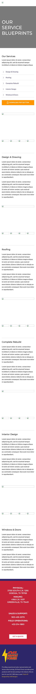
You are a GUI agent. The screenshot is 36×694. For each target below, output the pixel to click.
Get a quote (18, 636)
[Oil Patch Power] (11, 3)
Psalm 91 (25, 674)
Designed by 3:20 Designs (9, 676)
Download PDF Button (19, 102)
